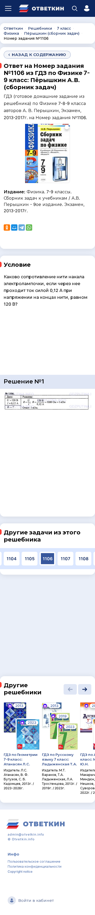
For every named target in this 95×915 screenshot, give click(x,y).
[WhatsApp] (29, 227)
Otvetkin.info (23, 839)
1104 (12, 558)
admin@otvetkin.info (26, 834)
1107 (65, 558)
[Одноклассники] (7, 227)
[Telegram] (21, 227)
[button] (70, 689)
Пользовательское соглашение (34, 861)
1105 (30, 558)
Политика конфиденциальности (34, 866)
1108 (83, 558)
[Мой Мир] (14, 227)
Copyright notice (20, 871)
